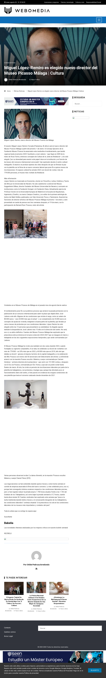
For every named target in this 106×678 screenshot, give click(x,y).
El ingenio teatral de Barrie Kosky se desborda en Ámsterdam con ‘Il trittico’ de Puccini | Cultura (13, 601)
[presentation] (6, 597)
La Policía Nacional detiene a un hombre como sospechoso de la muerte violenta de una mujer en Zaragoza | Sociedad (36, 601)
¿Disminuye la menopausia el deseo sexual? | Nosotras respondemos (59, 600)
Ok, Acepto (95, 670)
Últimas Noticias (9, 63)
